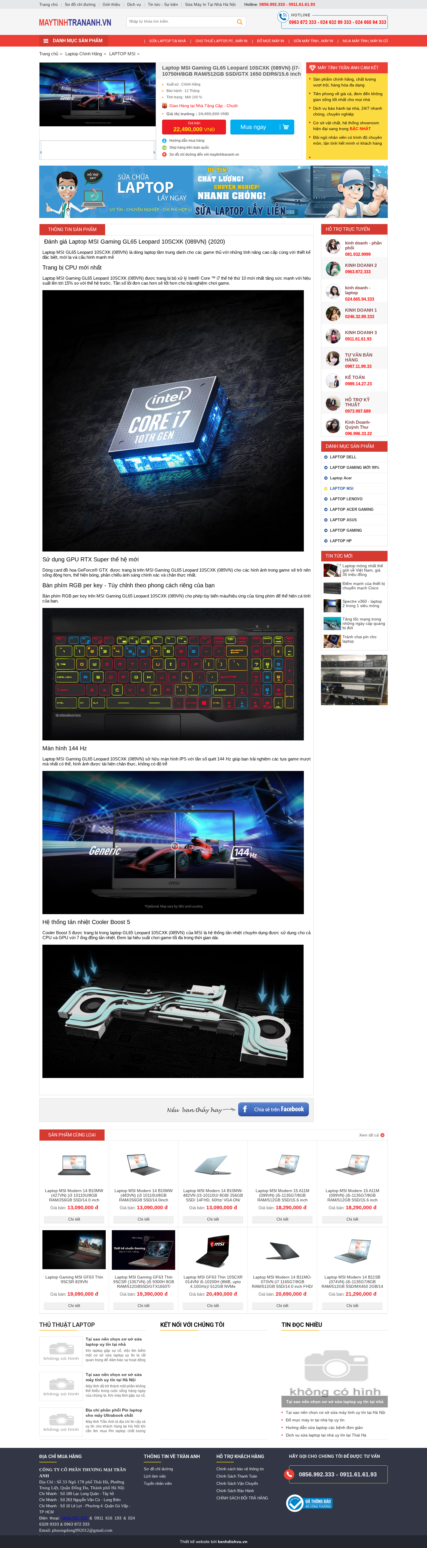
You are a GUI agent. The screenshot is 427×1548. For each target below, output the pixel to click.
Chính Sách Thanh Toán (236, 1476)
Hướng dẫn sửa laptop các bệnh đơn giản (324, 1427)
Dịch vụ (134, 4)
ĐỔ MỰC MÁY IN (270, 41)
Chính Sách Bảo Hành (235, 1491)
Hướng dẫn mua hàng (186, 141)
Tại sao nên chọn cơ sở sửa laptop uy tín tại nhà (334, 1401)
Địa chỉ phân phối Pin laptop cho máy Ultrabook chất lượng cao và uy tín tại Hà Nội (115, 1415)
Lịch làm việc (155, 1476)
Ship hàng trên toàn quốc (189, 148)
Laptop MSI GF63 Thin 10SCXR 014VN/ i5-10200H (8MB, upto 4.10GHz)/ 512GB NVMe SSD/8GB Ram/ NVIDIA (213, 1284)
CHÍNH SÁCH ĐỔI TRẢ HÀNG (242, 1498)
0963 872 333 (76, 1524)
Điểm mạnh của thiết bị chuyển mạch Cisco (363, 585)
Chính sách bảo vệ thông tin (240, 1469)
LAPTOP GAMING (346, 530)
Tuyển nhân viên (158, 1483)
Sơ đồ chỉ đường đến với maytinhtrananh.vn (204, 155)
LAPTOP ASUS (343, 520)
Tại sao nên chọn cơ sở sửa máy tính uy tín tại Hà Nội (335, 1412)
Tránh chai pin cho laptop (359, 638)
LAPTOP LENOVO (346, 499)
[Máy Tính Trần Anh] (213, 33)
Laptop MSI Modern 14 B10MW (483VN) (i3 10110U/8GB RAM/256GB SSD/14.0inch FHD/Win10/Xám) (143, 1197)
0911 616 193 (107, 1518)
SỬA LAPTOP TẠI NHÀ (167, 41)
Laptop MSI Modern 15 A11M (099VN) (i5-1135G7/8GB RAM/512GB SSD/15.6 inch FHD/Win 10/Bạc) (282, 1197)
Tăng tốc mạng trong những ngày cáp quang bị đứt (363, 623)
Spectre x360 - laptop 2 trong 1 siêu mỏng (362, 603)
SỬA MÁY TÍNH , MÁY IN (313, 41)
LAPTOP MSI (342, 488)
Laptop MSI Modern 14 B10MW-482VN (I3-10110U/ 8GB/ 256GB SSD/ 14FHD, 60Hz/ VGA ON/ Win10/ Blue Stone (213, 1197)
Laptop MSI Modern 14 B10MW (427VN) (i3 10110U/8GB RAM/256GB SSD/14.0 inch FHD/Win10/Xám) (74, 1197)
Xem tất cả (369, 1135)
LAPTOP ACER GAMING (352, 509)
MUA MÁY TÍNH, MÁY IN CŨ (365, 41)
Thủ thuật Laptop (67, 1324)
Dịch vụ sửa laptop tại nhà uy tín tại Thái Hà (326, 1435)
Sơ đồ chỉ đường (158, 1469)
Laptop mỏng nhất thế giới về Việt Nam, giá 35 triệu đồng (362, 570)
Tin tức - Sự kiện (163, 4)
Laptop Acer (341, 478)
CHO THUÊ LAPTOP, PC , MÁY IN (221, 41)
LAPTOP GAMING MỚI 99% (354, 467)
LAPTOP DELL (343, 457)
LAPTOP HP (341, 541)
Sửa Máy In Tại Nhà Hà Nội (210, 4)
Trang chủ (48, 53)
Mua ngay (253, 127)
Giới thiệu (111, 4)
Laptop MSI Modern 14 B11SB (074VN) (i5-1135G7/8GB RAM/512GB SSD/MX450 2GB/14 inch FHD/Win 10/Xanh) (352, 1284)
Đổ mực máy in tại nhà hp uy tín (315, 1420)
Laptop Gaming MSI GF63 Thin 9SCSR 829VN (74, 1279)
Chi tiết (74, 1219)
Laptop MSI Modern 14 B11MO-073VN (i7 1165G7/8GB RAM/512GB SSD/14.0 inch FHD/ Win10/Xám (282, 1284)
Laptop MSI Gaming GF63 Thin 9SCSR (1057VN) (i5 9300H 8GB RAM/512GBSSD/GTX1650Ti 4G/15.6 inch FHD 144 (143, 1284)
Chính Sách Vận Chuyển (237, 1483)
